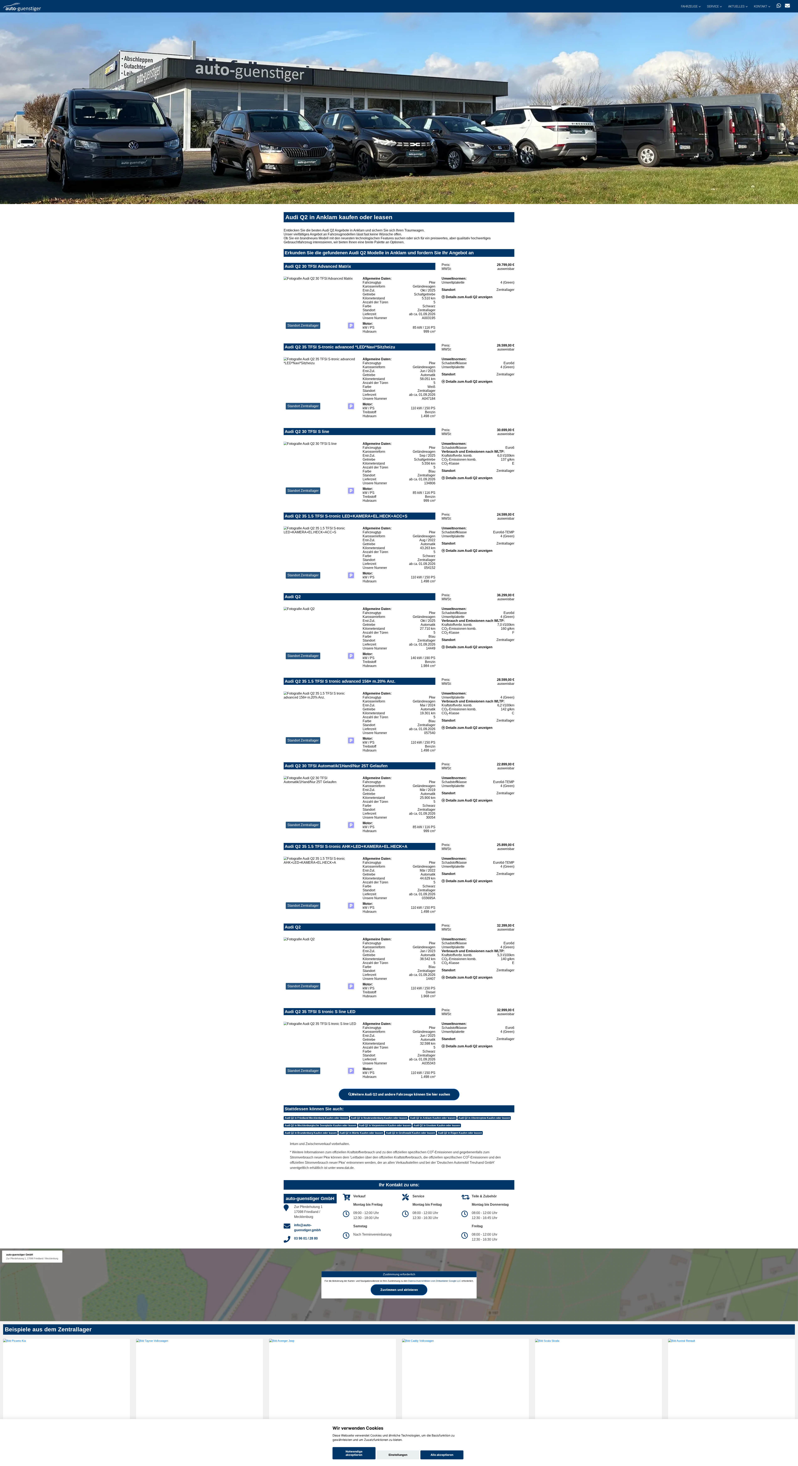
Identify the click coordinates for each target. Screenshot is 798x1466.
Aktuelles (736, 6)
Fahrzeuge (689, 6)
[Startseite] (22, 6)
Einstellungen (398, 1454)
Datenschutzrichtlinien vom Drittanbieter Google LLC (434, 1281)
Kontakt (760, 6)
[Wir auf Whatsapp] (779, 6)
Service (713, 6)
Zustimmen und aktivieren (399, 1289)
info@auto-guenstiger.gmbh (307, 1227)
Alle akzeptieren (442, 1454)
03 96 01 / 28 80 (306, 1238)
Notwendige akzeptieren (354, 1453)
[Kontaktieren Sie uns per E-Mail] (787, 6)
